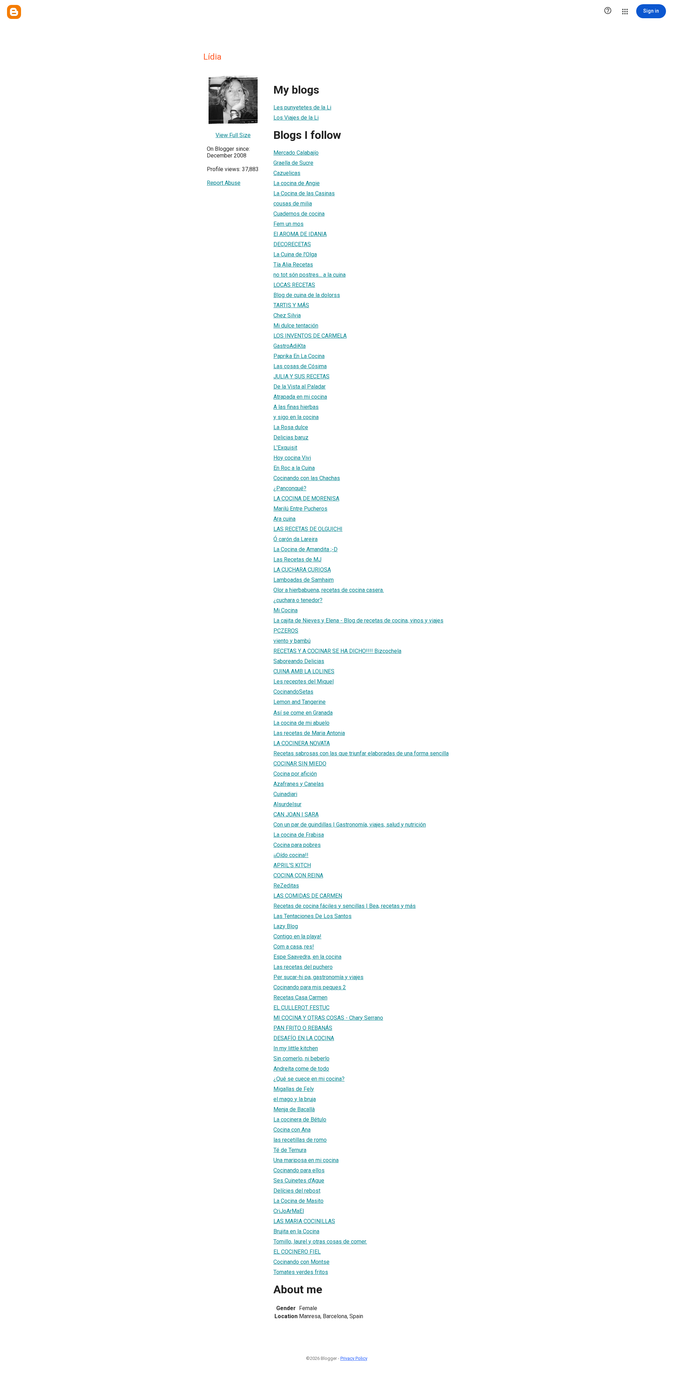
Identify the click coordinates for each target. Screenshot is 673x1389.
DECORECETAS (292, 244)
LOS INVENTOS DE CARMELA (310, 335)
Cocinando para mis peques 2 (309, 987)
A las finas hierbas (296, 407)
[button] (607, 11)
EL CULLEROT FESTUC (301, 1007)
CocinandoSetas (293, 691)
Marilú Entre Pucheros (300, 508)
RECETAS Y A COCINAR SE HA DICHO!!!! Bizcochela (337, 651)
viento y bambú (292, 641)
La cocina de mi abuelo (301, 723)
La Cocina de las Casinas (304, 193)
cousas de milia (292, 203)
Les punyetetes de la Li (302, 107)
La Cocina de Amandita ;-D (305, 549)
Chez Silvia (287, 315)
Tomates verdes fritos (300, 1272)
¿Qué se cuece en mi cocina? (309, 1079)
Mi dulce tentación (295, 325)
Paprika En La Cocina (299, 356)
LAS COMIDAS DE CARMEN (307, 895)
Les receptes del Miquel (303, 681)
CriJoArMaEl (288, 1211)
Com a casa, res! (293, 946)
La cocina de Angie (296, 183)
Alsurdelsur (287, 804)
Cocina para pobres (297, 845)
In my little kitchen (295, 1048)
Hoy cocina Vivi (292, 457)
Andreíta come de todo (301, 1068)
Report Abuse (223, 183)
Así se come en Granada (303, 712)
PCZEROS (285, 630)
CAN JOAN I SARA (296, 814)
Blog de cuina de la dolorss (306, 295)
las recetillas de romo (300, 1140)
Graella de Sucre (293, 163)
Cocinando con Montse (301, 1262)
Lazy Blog (285, 926)
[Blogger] (14, 12)
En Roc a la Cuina (294, 468)
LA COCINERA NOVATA (301, 743)
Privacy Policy (353, 1358)
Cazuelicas (286, 173)
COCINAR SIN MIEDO (299, 763)
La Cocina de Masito (298, 1201)
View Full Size (233, 135)
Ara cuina (284, 518)
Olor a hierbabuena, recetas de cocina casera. (328, 590)
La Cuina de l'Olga (295, 254)
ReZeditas (286, 885)
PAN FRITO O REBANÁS (302, 1028)
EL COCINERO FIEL (297, 1251)
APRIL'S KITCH (292, 865)
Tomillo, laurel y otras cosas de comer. (320, 1241)
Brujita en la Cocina (296, 1231)
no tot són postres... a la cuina (309, 274)
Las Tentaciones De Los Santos (312, 916)
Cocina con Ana (292, 1129)
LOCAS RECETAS (294, 285)
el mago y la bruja (294, 1099)
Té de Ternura (289, 1150)
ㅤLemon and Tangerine (299, 702)
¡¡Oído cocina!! (290, 855)
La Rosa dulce (290, 427)
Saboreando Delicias (298, 661)
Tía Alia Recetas (293, 264)
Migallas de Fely (293, 1089)
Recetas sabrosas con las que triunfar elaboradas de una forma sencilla (361, 753)
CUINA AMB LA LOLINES (303, 671)
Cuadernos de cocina (299, 213)
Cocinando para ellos (299, 1170)
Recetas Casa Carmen (300, 997)
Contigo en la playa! (297, 936)
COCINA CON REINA (298, 875)
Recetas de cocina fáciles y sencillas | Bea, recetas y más (344, 906)
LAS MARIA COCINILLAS (304, 1221)
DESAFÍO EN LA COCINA (303, 1038)
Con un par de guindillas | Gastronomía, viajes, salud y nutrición (349, 824)
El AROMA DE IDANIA (300, 234)
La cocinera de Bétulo (299, 1119)
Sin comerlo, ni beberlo (301, 1058)
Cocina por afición (295, 773)
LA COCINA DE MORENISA (306, 498)
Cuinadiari (285, 794)
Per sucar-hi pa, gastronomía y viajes (318, 977)
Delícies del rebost (296, 1190)
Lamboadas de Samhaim (303, 579)
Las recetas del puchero (303, 967)
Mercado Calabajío (296, 152)
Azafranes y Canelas (298, 784)
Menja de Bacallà (294, 1109)
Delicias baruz (290, 437)
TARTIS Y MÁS (291, 305)
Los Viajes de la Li (296, 117)
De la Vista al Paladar (299, 386)
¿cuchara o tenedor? (297, 600)
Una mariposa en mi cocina (306, 1160)
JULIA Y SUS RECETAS (301, 376)
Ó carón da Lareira (295, 539)
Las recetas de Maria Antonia (309, 733)
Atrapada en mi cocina (300, 396)
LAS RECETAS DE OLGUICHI (307, 529)
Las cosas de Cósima (300, 366)
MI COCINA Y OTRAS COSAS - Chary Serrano (328, 1017)
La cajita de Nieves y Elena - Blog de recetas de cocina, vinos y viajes (358, 620)
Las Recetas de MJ (297, 559)
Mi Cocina (285, 610)
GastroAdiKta (289, 346)
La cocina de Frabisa (298, 834)
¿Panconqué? (289, 488)
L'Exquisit (285, 447)
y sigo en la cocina (296, 417)
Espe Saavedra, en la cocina (307, 956)
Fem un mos (288, 224)
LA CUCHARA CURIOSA (302, 569)
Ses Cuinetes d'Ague (298, 1180)
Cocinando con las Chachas (306, 478)
